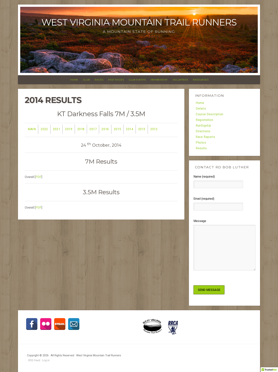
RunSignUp (203, 125)
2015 (117, 129)
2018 (81, 129)
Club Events (137, 79)
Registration (204, 119)
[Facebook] (32, 324)
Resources (200, 79)
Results (201, 148)
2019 (68, 129)
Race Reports (205, 136)
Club (86, 79)
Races (99, 79)
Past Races (116, 79)
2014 (129, 129)
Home (74, 79)
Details (201, 108)
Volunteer (180, 79)
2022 (44, 129)
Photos (201, 142)
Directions (203, 131)
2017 (93, 129)
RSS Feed (34, 360)
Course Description (209, 114)
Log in (46, 360)
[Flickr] (46, 324)
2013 (141, 129)
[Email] (74, 324)
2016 (105, 129)
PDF (38, 177)
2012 (154, 129)
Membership (159, 79)
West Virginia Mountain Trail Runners (139, 22)
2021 (56, 129)
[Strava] (60, 324)
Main (32, 129)
